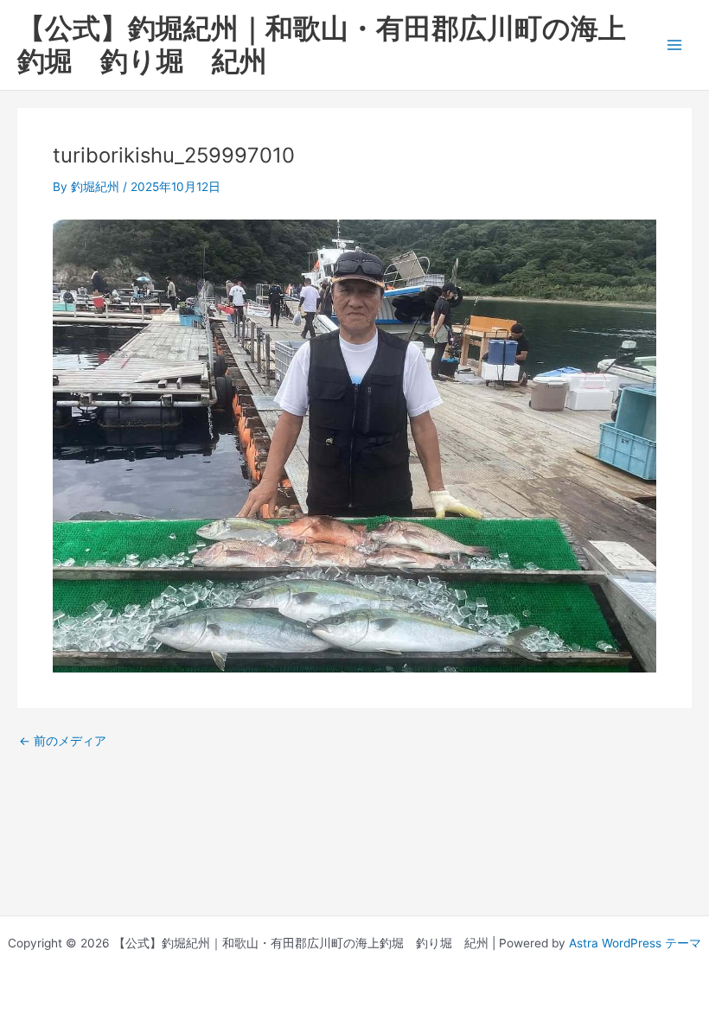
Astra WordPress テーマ (635, 943)
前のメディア (62, 742)
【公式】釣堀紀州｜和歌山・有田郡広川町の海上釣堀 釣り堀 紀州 (321, 44)
